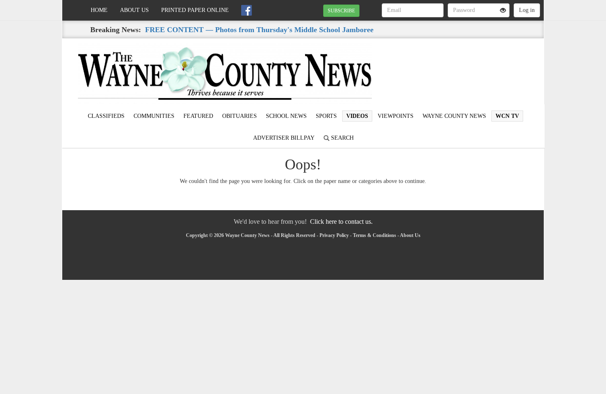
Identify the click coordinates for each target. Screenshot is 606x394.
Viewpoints (395, 116)
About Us (134, 10)
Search (341, 138)
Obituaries (239, 116)
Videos (357, 116)
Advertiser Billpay (284, 138)
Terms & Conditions (374, 235)
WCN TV (507, 116)
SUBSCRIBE (341, 11)
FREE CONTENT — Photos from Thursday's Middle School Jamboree (259, 30)
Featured (198, 116)
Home (99, 10)
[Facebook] (246, 10)
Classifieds (106, 116)
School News (286, 116)
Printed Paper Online (195, 10)
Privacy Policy (334, 235)
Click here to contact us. (341, 221)
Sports (326, 116)
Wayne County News (454, 116)
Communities (154, 116)
